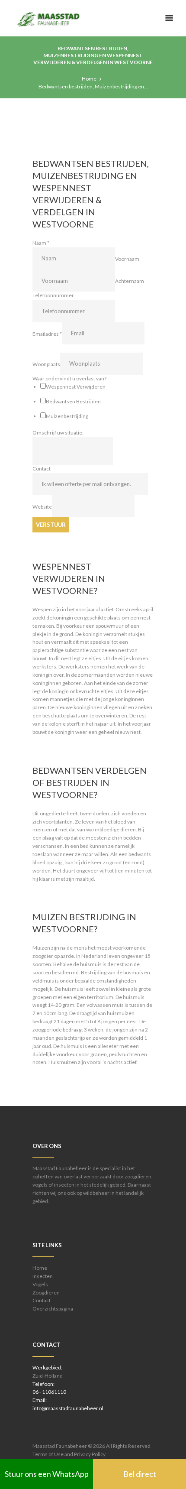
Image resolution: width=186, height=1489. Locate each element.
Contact (41, 468)
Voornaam (127, 258)
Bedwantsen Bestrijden (73, 401)
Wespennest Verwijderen (76, 386)
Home (89, 78)
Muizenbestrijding (67, 416)
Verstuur (51, 524)
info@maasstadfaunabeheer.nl (67, 1408)
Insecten (42, 1276)
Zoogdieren (46, 1292)
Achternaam (129, 281)
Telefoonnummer (53, 295)
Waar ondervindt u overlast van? (69, 378)
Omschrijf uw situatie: (57, 432)
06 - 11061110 (49, 1391)
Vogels (40, 1284)
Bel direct (139, 1474)
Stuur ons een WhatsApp (47, 1474)
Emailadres (47, 333)
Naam (40, 243)
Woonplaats (46, 363)
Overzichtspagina (52, 1308)
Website (42, 506)
